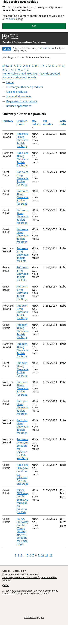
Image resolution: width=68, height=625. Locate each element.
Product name (22, 122)
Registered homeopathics (21, 101)
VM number (48, 122)
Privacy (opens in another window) (20, 574)
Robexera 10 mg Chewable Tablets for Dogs (22, 197)
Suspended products (18, 96)
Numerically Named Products (19, 73)
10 (42, 555)
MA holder (36, 122)
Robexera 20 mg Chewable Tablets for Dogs (22, 140)
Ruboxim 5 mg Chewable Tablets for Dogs (22, 293)
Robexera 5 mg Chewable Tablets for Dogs (22, 178)
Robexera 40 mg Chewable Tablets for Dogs (22, 159)
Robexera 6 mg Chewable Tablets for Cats (22, 255)
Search (32, 77)
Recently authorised (14, 77)
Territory (7, 121)
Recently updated (49, 73)
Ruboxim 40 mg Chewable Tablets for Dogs (22, 407)
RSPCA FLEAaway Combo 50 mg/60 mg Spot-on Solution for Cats (22, 501)
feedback (47, 48)
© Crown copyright (34, 617)
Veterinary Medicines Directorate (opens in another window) (29, 578)
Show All (7, 65)
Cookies (12, 19)
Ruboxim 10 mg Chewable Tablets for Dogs (22, 331)
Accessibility (19, 570)
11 (46, 555)
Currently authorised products (24, 87)
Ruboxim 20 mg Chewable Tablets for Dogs (22, 369)
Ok (34, 26)
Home (10, 82)
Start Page (7, 57)
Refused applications (18, 106)
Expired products (16, 91)
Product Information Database (24, 42)
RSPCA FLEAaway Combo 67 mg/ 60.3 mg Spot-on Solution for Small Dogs (22, 531)
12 (50, 555)
